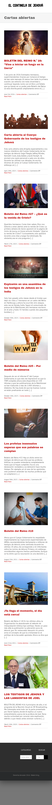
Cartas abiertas (21, 94)
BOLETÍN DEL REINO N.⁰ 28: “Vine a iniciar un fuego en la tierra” (24, 64)
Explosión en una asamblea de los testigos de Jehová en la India (25, 288)
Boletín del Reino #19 (18, 531)
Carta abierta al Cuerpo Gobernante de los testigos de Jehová (24, 139)
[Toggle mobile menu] (47, 8)
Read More (7, 96)
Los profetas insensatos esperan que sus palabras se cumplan (23, 447)
